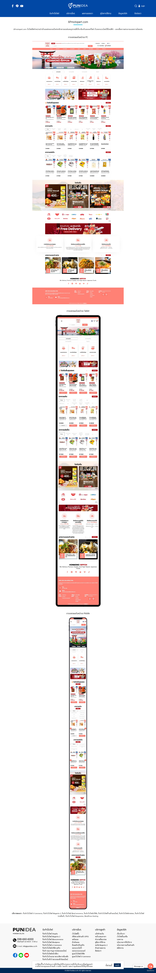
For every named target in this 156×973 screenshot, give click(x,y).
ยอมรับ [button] (117, 965)
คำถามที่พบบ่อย (101, 939)
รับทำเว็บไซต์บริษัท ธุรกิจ (51, 948)
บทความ (120, 939)
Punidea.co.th (74, 970)
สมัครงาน (120, 948)
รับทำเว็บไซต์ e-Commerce (52, 945)
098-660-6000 (25, 939)
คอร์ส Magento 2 (101, 945)
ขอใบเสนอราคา (100, 936)
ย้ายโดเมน (75, 942)
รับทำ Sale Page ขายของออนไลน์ (54, 951)
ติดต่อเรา (137, 13)
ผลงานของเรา (87, 13)
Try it (136, 5)
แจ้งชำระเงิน (99, 934)
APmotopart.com (78, 22)
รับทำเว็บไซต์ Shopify (50, 934)
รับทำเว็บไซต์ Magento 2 (51, 936)
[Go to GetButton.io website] (150, 970)
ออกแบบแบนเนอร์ (78, 951)
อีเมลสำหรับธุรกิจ (78, 945)
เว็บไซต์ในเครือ (122, 936)
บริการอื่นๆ (70, 13)
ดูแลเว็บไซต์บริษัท (78, 953)
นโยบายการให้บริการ (124, 942)
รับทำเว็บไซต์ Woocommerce (52, 939)
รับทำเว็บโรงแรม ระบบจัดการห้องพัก (55, 956)
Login (143, 5)
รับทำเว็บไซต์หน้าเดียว (50, 953)
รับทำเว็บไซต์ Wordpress (51, 942)
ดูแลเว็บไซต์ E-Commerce (81, 956)
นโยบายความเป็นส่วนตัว (125, 945)
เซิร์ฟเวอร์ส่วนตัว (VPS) (80, 936)
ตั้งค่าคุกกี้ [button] (109, 965)
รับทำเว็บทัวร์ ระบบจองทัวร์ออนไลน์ (55, 959)
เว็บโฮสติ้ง (75, 934)
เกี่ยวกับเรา (121, 934)
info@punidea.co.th (30, 946)
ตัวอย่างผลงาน (100, 948)
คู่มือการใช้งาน (105, 13)
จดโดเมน (75, 939)
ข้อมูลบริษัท (122, 13)
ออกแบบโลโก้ (77, 948)
